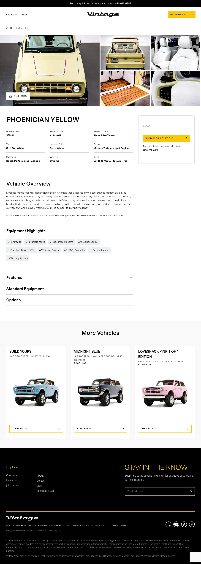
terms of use (118, 525)
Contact (41, 480)
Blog (39, 485)
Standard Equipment (25, 288)
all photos (20, 96)
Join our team (13, 485)
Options (13, 300)
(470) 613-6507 (150, 150)
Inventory (11, 14)
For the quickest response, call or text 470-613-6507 (100, 3)
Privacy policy (81, 525)
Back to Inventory (20, 28)
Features (14, 277)
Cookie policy (100, 525)
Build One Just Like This (160, 138)
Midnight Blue (87, 351)
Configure (11, 475)
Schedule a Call (45, 490)
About (25, 14)
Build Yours (20, 351)
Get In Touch (177, 14)
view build (20, 428)
